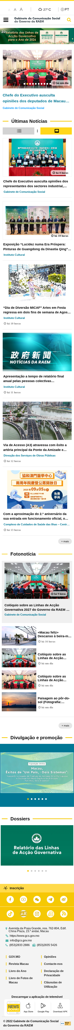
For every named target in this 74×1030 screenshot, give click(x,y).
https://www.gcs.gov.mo (24, 935)
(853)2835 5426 (47, 945)
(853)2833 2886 (19, 945)
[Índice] (5, 20)
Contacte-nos (53, 963)
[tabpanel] (37, 772)
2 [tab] (31, 799)
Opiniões (50, 956)
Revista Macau (19, 963)
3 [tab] (35, 799)
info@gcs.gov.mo (21, 940)
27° (47, 9)
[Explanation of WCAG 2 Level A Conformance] (66, 1023)
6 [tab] (46, 799)
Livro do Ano (17, 971)
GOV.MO (14, 956)
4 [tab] (39, 799)
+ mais (65, 541)
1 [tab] (28, 799)
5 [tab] (42, 799)
